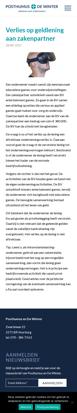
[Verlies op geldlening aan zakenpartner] (38, 64)
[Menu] (65, 8)
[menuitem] (65, 8)
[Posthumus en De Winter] (32, 8)
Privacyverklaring (47, 407)
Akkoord (26, 407)
